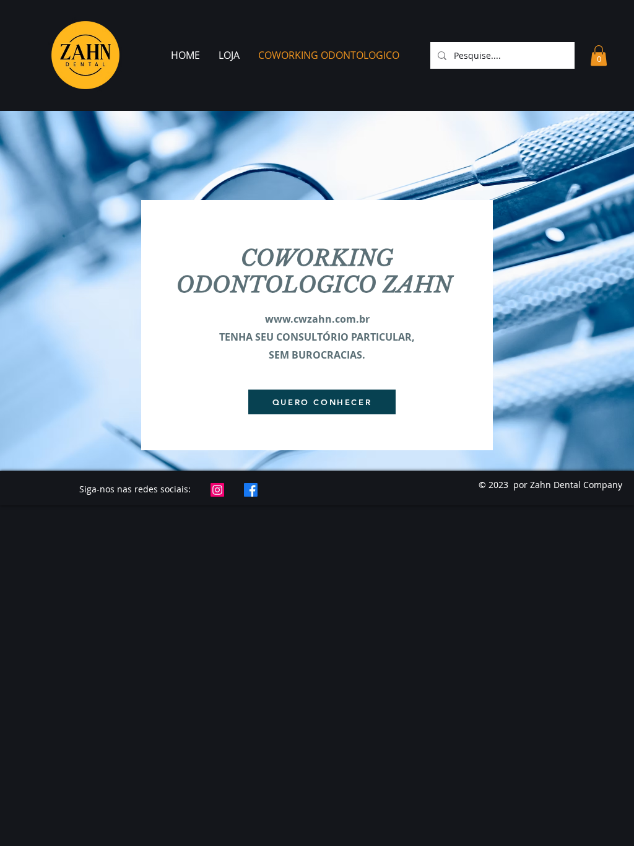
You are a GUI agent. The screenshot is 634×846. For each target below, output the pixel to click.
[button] (598, 55)
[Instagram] (217, 490)
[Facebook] (251, 490)
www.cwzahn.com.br (317, 319)
